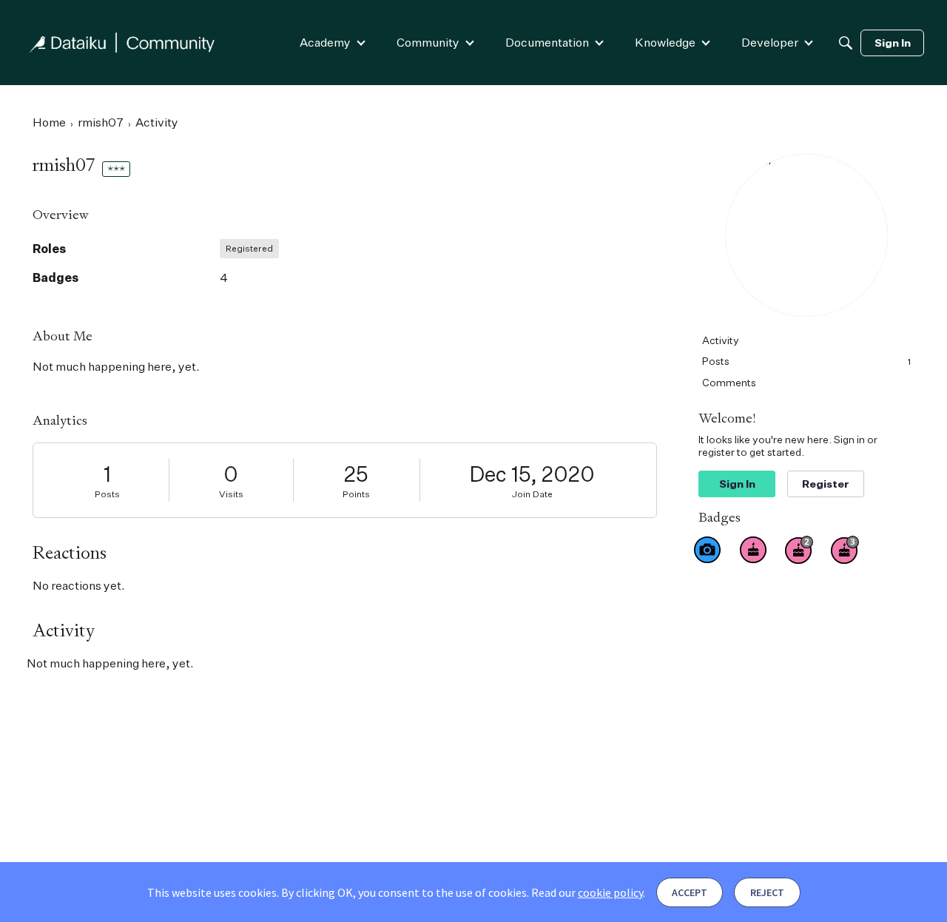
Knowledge (665, 42)
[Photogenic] (707, 550)
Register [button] (825, 483)
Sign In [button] (737, 483)
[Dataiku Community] (122, 43)
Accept (689, 892)
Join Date (532, 493)
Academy (325, 42)
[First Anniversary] (753, 550)
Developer (769, 42)
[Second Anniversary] (799, 550)
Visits (231, 493)
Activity (720, 340)
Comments (729, 382)
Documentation (547, 42)
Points (356, 493)
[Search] (845, 43)
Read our (587, 892)
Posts (107, 493)
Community (428, 42)
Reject (767, 892)
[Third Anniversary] (845, 550)
